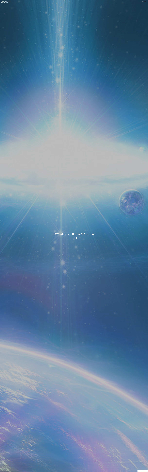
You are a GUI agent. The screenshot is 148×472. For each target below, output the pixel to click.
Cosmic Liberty (6, 1)
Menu (144, 1)
